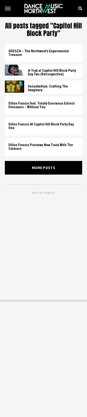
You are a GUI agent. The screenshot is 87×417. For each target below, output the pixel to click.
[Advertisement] (43, 239)
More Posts (43, 167)
